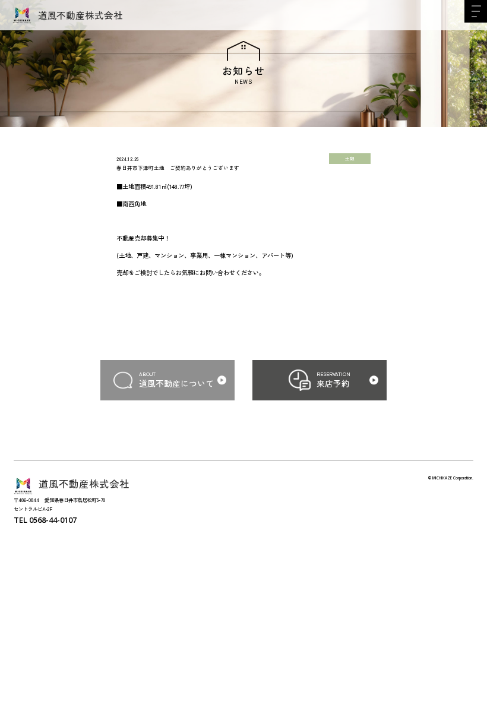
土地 (350, 158)
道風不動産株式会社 (80, 14)
